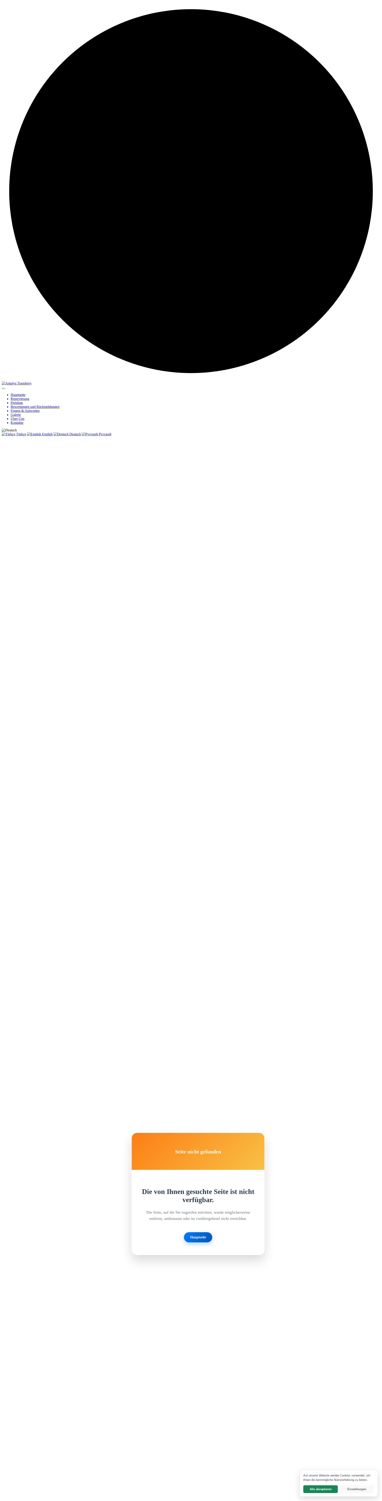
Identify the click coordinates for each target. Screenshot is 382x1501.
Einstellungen (356, 1489)
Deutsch (75, 434)
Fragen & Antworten (25, 411)
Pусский (104, 434)
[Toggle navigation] (3, 388)
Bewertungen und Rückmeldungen (35, 407)
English (47, 434)
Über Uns (17, 419)
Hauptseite (18, 395)
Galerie (16, 415)
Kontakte (17, 423)
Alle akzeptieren (321, 1489)
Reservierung (20, 399)
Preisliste (17, 403)
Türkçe (20, 434)
